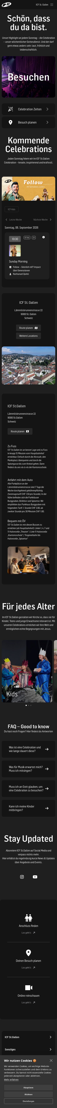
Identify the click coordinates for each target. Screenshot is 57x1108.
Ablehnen (28, 1094)
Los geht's (26, 932)
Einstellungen (28, 1101)
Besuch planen (27, 122)
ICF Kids (11, 209)
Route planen (17, 431)
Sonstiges (10, 1049)
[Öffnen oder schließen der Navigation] (51, 5)
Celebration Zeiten (30, 109)
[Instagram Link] (22, 877)
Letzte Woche (15, 219)
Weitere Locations (28, 335)
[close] (51, 1060)
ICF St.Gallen (12, 1037)
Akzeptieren (28, 1087)
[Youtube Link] (35, 877)
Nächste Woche (40, 219)
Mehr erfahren (11, 1079)
